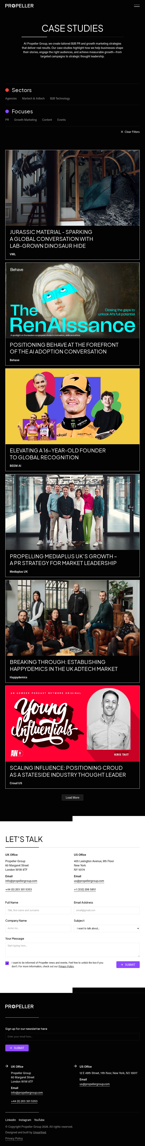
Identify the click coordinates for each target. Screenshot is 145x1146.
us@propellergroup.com (89, 881)
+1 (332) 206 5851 (85, 889)
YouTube (39, 1120)
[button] (137, 5)
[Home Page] (19, 5)
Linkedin (10, 1120)
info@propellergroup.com (21, 881)
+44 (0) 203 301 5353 (18, 889)
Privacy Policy (66, 967)
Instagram (25, 1120)
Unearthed (39, 1132)
